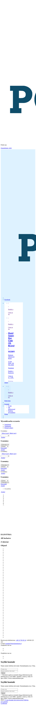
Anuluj (3, 450)
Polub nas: (4, 145)
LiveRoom (4, 703)
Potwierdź (4, 448)
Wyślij (3, 673)
